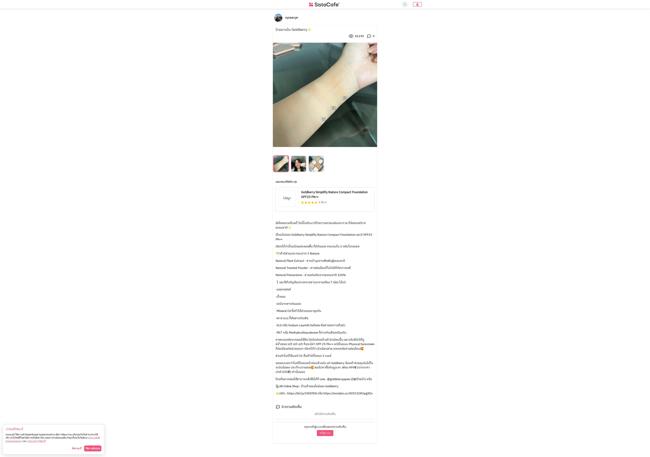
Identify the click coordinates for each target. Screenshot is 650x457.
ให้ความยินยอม (92, 448)
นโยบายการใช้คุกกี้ (36, 441)
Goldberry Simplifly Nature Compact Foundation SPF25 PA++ (334, 195)
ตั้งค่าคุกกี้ (76, 448)
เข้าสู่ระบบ (325, 433)
